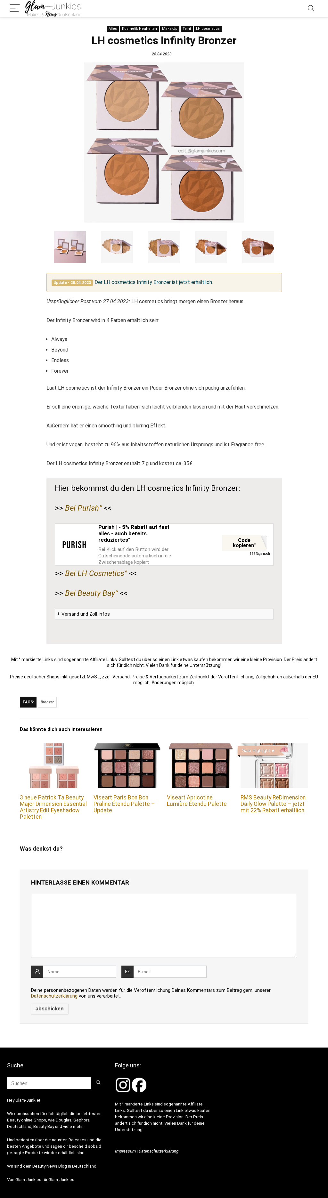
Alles (113, 29)
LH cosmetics (208, 29)
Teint (187, 29)
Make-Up (169, 29)
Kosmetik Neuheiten (139, 29)
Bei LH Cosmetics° (96, 573)
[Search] (311, 8)
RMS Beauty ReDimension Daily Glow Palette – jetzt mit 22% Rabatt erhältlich (273, 804)
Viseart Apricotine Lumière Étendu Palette (197, 800)
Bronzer (47, 702)
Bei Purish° (83, 508)
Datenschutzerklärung (54, 996)
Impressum (125, 1151)
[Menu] (14, 8)
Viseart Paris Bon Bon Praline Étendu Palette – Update (124, 804)
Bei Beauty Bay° (91, 593)
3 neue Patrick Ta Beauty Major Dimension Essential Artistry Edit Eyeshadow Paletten (53, 807)
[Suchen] (98, 1083)
